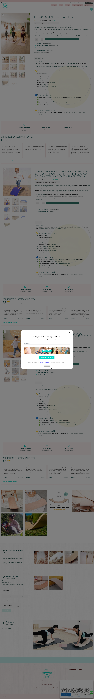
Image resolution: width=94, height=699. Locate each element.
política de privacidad (44, 362)
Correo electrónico (46, 340)
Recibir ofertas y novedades (46, 357)
